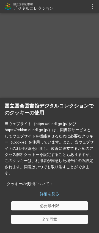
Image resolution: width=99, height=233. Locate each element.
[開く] (92, 6)
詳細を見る (49, 194)
